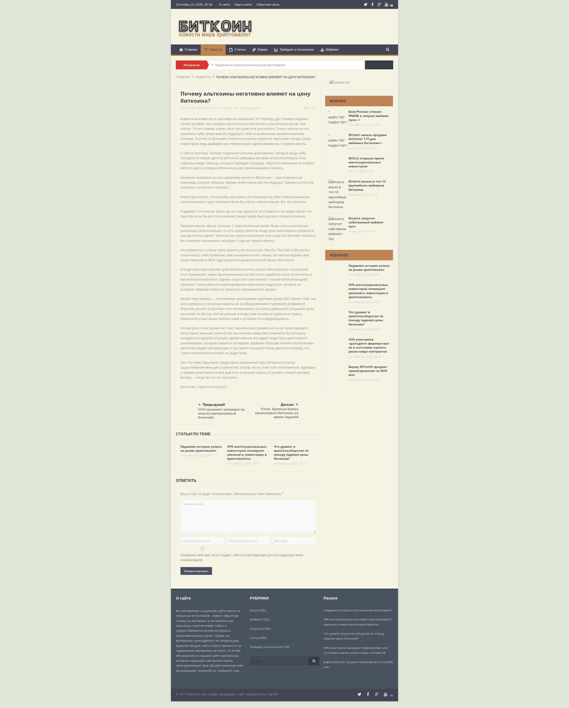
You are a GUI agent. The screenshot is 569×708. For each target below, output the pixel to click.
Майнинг (332, 50)
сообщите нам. (228, 670)
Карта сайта (243, 4)
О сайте (224, 4)
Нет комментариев (246, 108)
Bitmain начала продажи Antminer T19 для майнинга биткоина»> (368, 139)
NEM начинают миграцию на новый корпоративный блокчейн (221, 413)
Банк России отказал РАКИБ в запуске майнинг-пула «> (369, 115)
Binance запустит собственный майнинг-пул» (367, 222)
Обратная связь (267, 4)
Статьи (239, 50)
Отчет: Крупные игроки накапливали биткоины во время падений (277, 413)
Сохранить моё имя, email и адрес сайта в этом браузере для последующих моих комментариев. (241, 557)
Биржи (262, 50)
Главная (191, 50)
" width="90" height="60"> (338, 117)
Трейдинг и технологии (297, 50)
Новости (215, 50)
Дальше (287, 405)
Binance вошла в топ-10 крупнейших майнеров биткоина (367, 185)
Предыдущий (214, 405)
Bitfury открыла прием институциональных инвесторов (366, 162)
